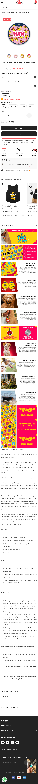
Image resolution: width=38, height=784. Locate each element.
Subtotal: (4, 122)
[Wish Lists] (29, 115)
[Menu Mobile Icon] (2, 2)
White (31, 106)
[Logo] (20, 2)
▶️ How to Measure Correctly (10, 99)
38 (6, 170)
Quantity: (4, 111)
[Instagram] (12, 742)
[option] (19, 33)
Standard (5, 95)
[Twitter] (7, 742)
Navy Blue (13, 106)
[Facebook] (3, 742)
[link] (13, 193)
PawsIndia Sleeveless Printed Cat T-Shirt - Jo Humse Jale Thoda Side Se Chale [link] (12, 207)
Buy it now (19, 128)
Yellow (23, 106)
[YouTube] (17, 742)
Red (3, 106)
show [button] (32, 167)
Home (3, 12)
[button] (31, 193)
